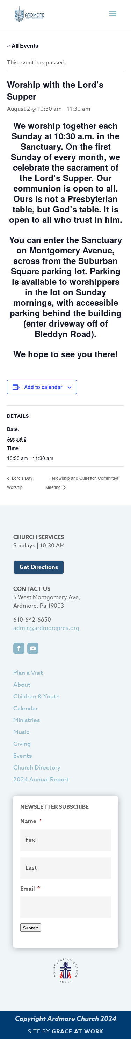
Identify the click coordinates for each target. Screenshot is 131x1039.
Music (21, 732)
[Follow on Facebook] (18, 648)
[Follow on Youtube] (32, 648)
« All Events (22, 45)
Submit (30, 927)
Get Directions (39, 567)
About (21, 684)
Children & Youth (36, 696)
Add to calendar (43, 386)
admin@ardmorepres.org (46, 628)
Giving (22, 744)
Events (22, 755)
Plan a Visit (28, 673)
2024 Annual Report (41, 779)
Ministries (26, 720)
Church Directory (36, 767)
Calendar (25, 708)
